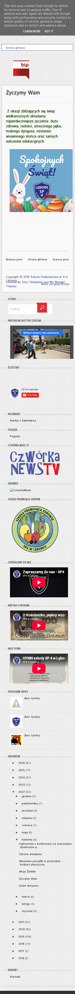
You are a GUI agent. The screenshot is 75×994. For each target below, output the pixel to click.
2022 (21, 792)
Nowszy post (14, 260)
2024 (21, 778)
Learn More (31, 31)
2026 (21, 763)
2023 (21, 785)
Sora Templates (32, 282)
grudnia (26, 796)
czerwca (27, 825)
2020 (21, 929)
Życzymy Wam (28, 879)
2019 (21, 937)
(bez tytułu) (32, 698)
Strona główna (37, 260)
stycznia (27, 911)
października (30, 804)
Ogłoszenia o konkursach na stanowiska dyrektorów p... (45, 845)
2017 (21, 951)
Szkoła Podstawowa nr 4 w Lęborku (37, 279)
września (27, 811)
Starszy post (61, 260)
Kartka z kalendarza (23, 421)
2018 (21, 944)
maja (25, 832)
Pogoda (15, 436)
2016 (21, 958)
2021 (21, 922)
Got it (49, 31)
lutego (26, 904)
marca (26, 897)
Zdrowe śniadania (30, 854)
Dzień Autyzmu (28, 886)
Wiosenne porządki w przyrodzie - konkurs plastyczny (40, 863)
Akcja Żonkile (27, 872)
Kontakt (15, 977)
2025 (21, 770)
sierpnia (27, 818)
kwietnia (27, 840)
